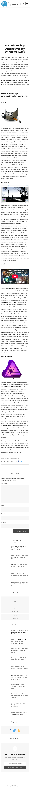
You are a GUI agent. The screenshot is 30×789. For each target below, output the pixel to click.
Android (15, 598)
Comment (4, 484)
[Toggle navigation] (27, 3)
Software (5, 458)
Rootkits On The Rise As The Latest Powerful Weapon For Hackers (19, 632)
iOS (15, 601)
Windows (15, 605)
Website (3, 522)
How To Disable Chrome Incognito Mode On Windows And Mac (18, 548)
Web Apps (15, 618)
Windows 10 (15, 458)
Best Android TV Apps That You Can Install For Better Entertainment (19, 584)
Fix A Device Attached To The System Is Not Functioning (18, 705)
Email (3, 514)
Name (3, 506)
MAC (15, 608)
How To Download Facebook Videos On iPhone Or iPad (20, 695)
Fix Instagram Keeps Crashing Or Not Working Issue (18, 686)
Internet (15, 615)
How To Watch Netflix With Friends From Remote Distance (19, 557)
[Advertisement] (15, 23)
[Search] (24, 3)
